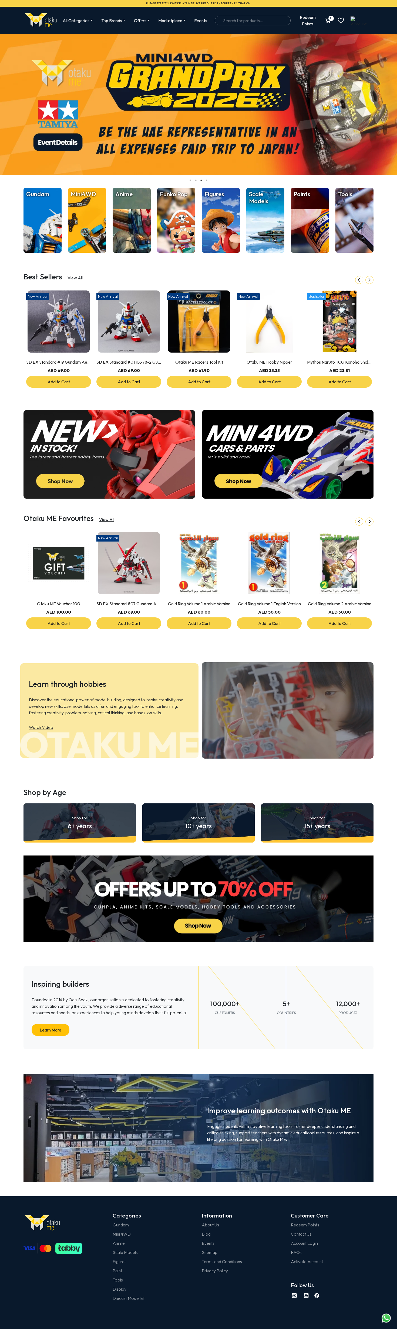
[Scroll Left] (359, 280)
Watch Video (41, 727)
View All (75, 277)
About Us (210, 1224)
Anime (119, 1243)
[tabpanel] (198, 104)
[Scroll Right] (369, 280)
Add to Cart (59, 381)
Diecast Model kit (128, 1298)
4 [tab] (206, 180)
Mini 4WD (122, 1234)
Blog (206, 1234)
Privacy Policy (215, 1270)
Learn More (50, 1030)
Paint (117, 1270)
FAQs (296, 1252)
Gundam (121, 1224)
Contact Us (301, 1234)
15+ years (317, 823)
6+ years (80, 823)
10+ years (198, 823)
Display (119, 1289)
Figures (119, 1261)
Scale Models (125, 1252)
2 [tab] (195, 180)
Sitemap (209, 1252)
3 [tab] (201, 180)
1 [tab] (190, 180)
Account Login (304, 1243)
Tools (118, 1280)
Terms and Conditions (222, 1261)
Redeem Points (305, 1224)
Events (200, 20)
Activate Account (307, 1261)
